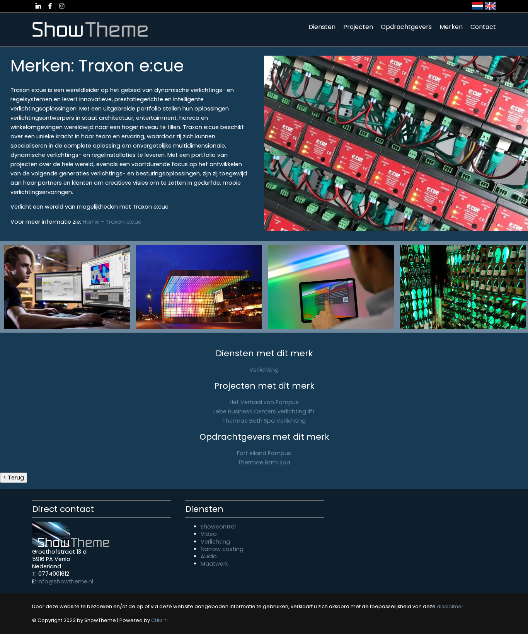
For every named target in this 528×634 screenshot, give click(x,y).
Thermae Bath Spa (264, 462)
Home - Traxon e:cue (112, 222)
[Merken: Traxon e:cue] (67, 287)
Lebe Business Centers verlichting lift (264, 411)
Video (209, 534)
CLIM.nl (159, 620)
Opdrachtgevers (406, 26)
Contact (483, 26)
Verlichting (264, 370)
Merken (451, 26)
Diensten (322, 26)
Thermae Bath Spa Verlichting (264, 421)
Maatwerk (214, 564)
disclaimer (450, 606)
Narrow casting (222, 549)
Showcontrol (218, 526)
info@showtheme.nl (65, 581)
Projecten (358, 26)
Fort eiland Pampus (264, 453)
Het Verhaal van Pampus (264, 402)
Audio (209, 556)
